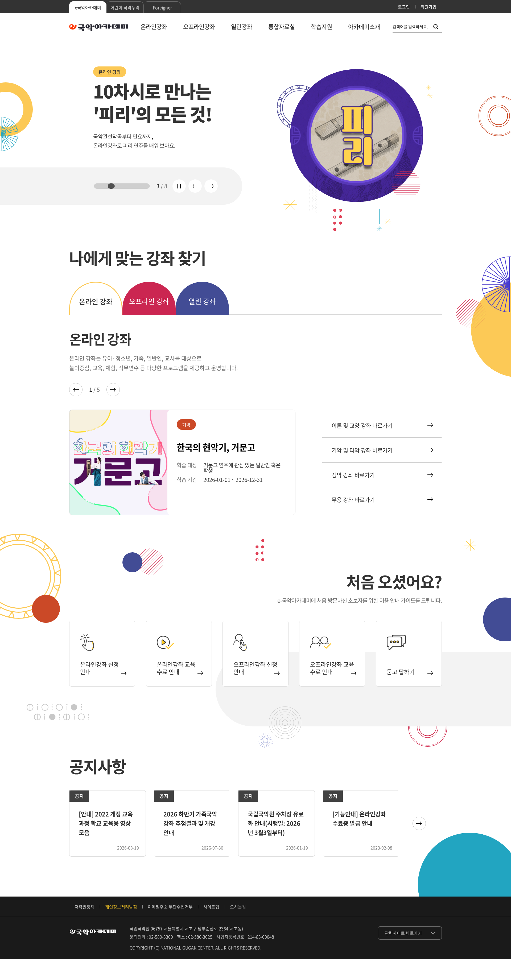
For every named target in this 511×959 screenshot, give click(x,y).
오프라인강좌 (199, 26)
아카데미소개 (364, 26)
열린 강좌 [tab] (202, 301)
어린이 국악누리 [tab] (124, 7)
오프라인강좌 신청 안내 (255, 668)
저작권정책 (84, 906)
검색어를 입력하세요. (410, 27)
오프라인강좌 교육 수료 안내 (332, 668)
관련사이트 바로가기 (403, 933)
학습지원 (321, 26)
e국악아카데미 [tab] (88, 7)
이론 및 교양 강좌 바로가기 (362, 425)
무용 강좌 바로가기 (353, 499)
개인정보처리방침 (121, 906)
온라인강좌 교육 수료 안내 (176, 668)
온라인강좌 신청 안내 (99, 668)
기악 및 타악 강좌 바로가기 (362, 450)
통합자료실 (281, 26)
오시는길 (238, 906)
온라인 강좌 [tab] (96, 301)
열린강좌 (241, 26)
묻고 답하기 (401, 671)
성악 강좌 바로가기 (353, 475)
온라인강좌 (154, 26)
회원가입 (428, 7)
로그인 (404, 7)
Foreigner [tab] (162, 7)
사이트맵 (211, 906)
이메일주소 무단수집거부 (170, 906)
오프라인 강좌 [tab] (149, 301)
